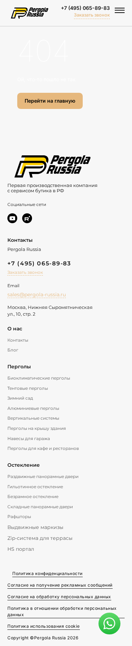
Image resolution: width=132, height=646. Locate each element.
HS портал (20, 549)
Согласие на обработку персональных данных (59, 596)
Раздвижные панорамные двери (42, 476)
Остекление (23, 465)
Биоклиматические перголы (38, 378)
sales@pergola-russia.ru (36, 294)
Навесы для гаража (28, 438)
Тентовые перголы (27, 388)
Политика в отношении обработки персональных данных (62, 611)
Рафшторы (19, 516)
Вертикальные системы (33, 418)
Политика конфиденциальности (47, 573)
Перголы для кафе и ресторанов (43, 448)
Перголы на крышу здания (36, 428)
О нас (14, 328)
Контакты (17, 340)
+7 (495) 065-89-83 (85, 8)
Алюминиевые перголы (33, 408)
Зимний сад (20, 398)
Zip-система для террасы (40, 538)
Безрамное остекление (32, 496)
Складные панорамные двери (40, 506)
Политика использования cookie (43, 626)
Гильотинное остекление (35, 486)
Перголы (19, 366)
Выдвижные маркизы (35, 527)
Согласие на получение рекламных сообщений (60, 585)
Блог (12, 350)
